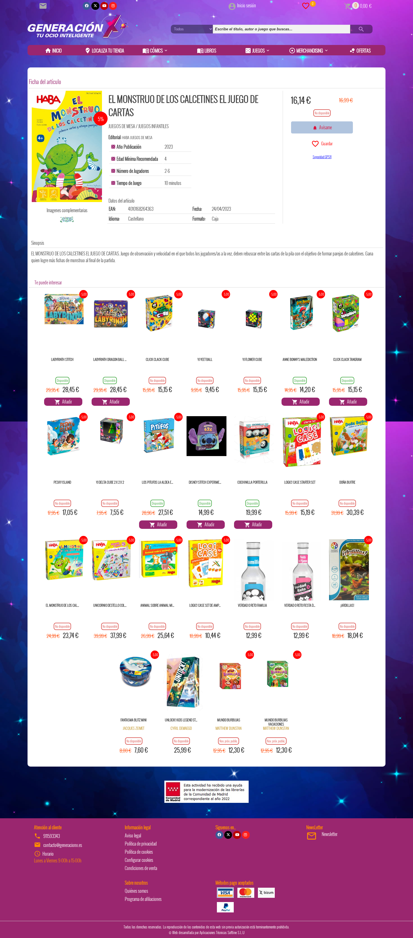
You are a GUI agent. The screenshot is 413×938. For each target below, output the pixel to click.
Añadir (66, 401)
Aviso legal (133, 835)
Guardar (326, 143)
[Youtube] (104, 6)
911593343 (51, 836)
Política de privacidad (141, 843)
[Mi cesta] (347, 5)
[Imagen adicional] (67, 220)
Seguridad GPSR (322, 156)
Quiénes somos (136, 890)
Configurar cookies (139, 860)
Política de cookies (139, 851)
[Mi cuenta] (232, 5)
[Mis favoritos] (305, 5)
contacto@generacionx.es (62, 845)
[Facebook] (86, 6)
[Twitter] (95, 6)
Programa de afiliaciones (143, 899)
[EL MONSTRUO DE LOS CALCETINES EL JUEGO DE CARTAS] (67, 146)
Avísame (324, 127)
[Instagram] (113, 6)
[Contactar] (44, 5)
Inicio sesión (246, 5)
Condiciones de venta (141, 868)
